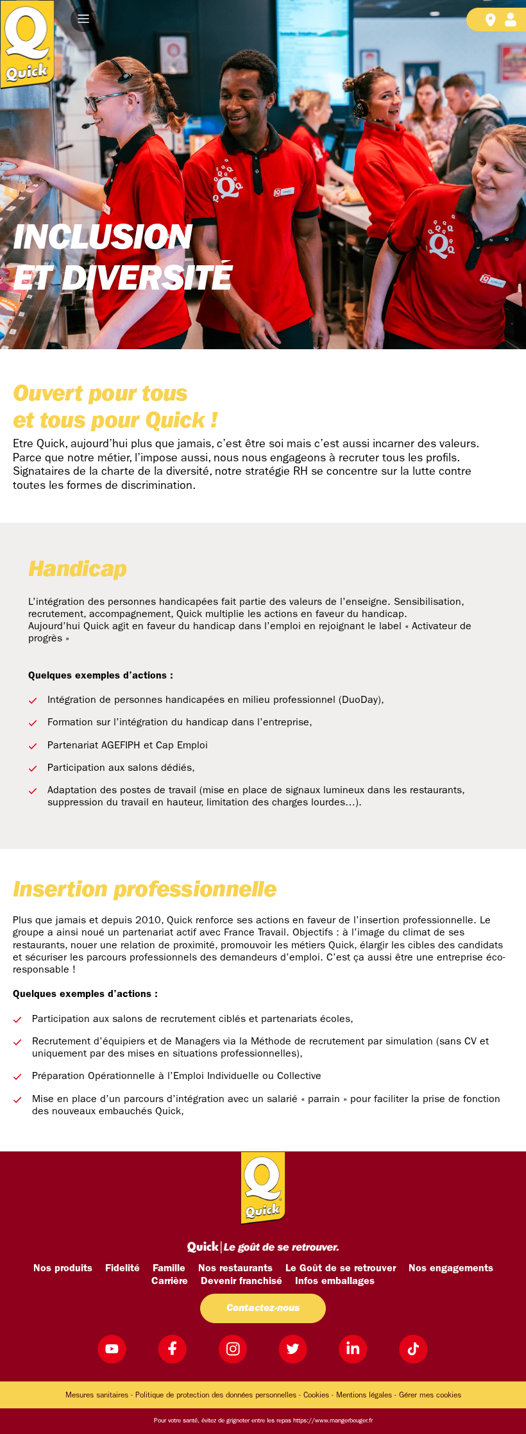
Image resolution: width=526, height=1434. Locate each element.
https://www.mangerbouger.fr (333, 1420)
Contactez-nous (263, 1308)
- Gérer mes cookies (427, 1395)
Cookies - (318, 1395)
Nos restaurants (235, 1269)
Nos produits (62, 1269)
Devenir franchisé (241, 1281)
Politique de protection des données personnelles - (218, 1395)
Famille (169, 1269)
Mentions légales (364, 1395)
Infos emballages (335, 1281)
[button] (83, 19)
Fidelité (122, 1269)
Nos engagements (451, 1269)
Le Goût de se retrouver (340, 1269)
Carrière (169, 1281)
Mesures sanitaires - (99, 1395)
